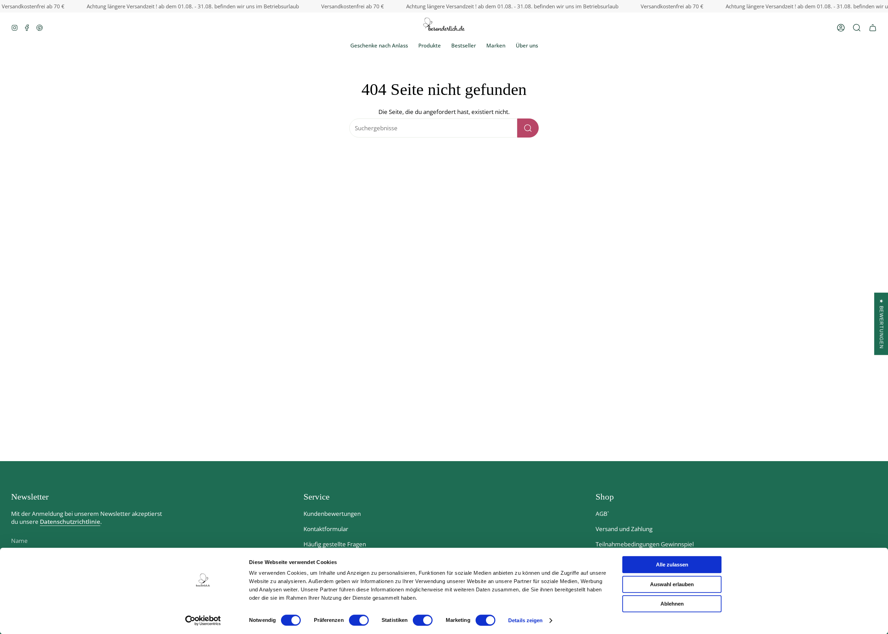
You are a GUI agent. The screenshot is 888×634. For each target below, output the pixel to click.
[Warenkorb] (873, 27)
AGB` (602, 514)
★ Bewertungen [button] (881, 324)
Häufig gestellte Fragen (335, 544)
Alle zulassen (672, 564)
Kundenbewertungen (332, 514)
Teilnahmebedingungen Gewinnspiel (645, 544)
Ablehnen (672, 604)
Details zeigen (525, 620)
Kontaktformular (326, 529)
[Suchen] (528, 128)
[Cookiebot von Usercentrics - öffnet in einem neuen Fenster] (203, 620)
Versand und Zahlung (624, 529)
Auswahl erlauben (672, 584)
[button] (857, 27)
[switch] (359, 620)
